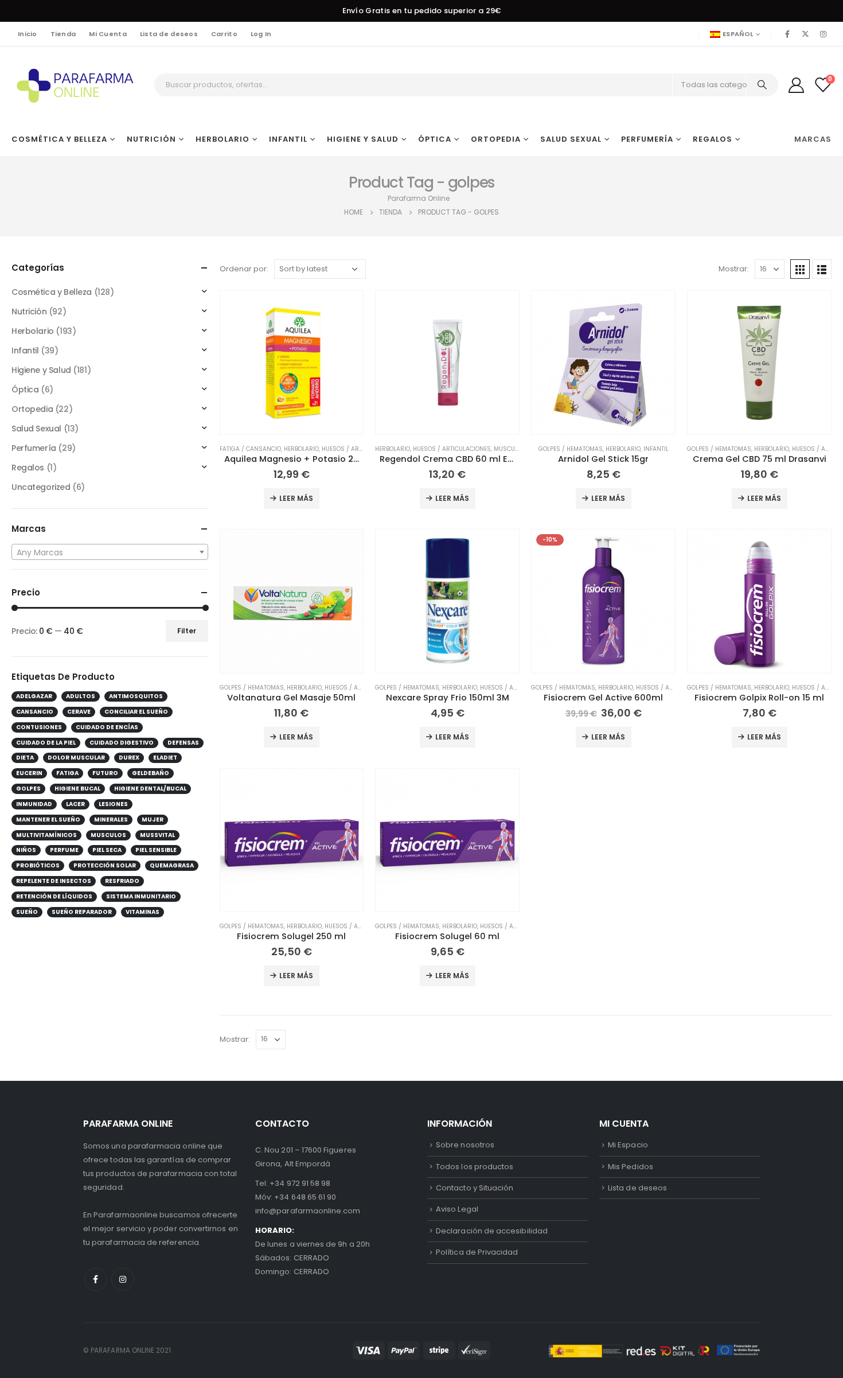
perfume (64, 850)
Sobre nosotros (465, 1144)
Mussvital (157, 835)
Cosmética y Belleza (59, 139)
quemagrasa (172, 865)
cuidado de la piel (46, 742)
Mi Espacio (628, 1144)
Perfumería (647, 139)
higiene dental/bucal (150, 788)
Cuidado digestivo (121, 742)
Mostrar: (734, 268)
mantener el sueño (48, 819)
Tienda (63, 33)
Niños (26, 850)
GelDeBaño (150, 773)
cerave (79, 711)
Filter (186, 631)
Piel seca (107, 850)
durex (129, 757)
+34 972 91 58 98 (300, 1183)
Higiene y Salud (363, 139)
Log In (261, 33)
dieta (25, 757)
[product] (292, 362)
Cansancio (34, 711)
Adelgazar (34, 696)
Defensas (183, 742)
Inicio (27, 33)
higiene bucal (77, 788)
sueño (27, 912)
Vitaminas (142, 912)
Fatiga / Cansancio (250, 449)
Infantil (288, 139)
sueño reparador (82, 912)
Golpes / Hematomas (570, 449)
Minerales (111, 819)
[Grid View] (800, 269)
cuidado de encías (107, 727)
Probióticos (38, 865)
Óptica (434, 139)
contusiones (39, 727)
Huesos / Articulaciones (361, 449)
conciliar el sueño (136, 711)
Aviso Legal (457, 1209)
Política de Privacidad (477, 1252)
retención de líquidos (54, 896)
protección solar (104, 865)
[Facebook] (787, 33)
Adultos (80, 696)
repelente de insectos (53, 881)
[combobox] (109, 552)
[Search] (762, 84)
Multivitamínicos (46, 835)
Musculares (513, 449)
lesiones (113, 804)
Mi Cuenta (107, 33)
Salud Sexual (571, 139)
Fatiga (67, 773)
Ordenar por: (244, 268)
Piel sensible (156, 850)
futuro (105, 773)
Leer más (296, 498)
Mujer (152, 819)
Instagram (122, 1279)
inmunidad (34, 804)
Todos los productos (474, 1166)
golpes (28, 788)
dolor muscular (76, 757)
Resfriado (122, 881)
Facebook (95, 1279)
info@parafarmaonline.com (308, 1210)
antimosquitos (136, 696)
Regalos (712, 139)
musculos (108, 835)
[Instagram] (823, 33)
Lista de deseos (169, 33)
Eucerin (29, 773)
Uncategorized (41, 487)
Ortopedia (496, 139)
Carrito (224, 33)
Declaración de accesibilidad (492, 1230)
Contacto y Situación (474, 1187)
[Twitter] (805, 33)
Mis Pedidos (630, 1166)
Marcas (813, 139)
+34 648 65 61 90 (305, 1197)
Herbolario (222, 139)
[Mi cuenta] (796, 84)
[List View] (822, 269)
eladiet (165, 757)
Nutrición (151, 139)
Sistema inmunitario (141, 896)
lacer (75, 804)
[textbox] (110, 552)
